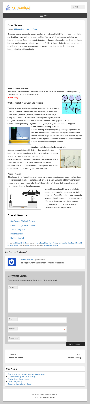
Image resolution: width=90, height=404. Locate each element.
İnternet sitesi (14, 338)
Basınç (37, 243)
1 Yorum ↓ (35, 29)
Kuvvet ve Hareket (64, 243)
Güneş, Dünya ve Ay (15, 381)
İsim (10, 319)
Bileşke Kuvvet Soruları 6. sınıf (18, 379)
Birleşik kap (44, 243)
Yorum (12, 287)
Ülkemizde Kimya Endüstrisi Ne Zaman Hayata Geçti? (26, 374)
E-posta (12, 328)
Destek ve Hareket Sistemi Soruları (20, 384)
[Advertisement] (45, 69)
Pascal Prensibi (76, 243)
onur (28, 29)
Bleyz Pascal (53, 243)
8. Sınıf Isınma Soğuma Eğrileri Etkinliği (21, 376)
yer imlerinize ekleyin (50, 245)
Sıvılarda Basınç (13, 245)
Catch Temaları (50, 397)
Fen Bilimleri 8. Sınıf (19, 243)
